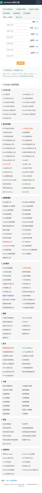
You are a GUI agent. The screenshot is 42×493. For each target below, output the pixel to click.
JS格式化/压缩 (7, 132)
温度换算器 (25, 402)
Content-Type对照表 (28, 454)
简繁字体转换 (26, 272)
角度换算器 (6, 409)
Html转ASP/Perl (8, 172)
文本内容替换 (7, 280)
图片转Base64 (7, 242)
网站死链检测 (26, 364)
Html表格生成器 (8, 176)
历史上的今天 (7, 444)
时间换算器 (6, 406)
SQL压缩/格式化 (27, 136)
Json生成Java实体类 (28, 102)
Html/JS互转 (6, 164)
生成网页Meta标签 (28, 356)
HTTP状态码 (7, 462)
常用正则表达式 (7, 188)
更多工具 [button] (18, 17)
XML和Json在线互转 (9, 110)
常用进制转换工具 (8, 307)
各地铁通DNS (7, 333)
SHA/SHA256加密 (27, 222)
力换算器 (25, 413)
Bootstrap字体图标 (8, 470)
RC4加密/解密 (7, 218)
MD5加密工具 (7, 202)
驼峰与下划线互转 (8, 295)
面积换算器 (6, 13)
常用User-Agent (8, 454)
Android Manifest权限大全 (30, 470)
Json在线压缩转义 (27, 98)
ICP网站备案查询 (27, 368)
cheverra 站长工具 (19, 484)
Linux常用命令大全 (8, 474)
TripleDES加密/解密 (9, 222)
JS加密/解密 (26, 132)
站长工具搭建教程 (11, 480)
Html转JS (25, 160)
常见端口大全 (26, 466)
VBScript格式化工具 (9, 160)
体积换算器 (26, 13)
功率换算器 (25, 398)
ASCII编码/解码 (27, 246)
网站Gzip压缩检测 (8, 364)
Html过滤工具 (26, 184)
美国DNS (5, 337)
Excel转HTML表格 (28, 172)
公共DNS (25, 322)
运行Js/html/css (7, 192)
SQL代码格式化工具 (9, 148)
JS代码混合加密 (8, 136)
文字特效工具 (7, 291)
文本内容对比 (26, 280)
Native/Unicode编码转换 (29, 250)
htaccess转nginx (27, 348)
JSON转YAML (7, 118)
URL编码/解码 (7, 250)
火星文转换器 (26, 276)
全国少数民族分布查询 (29, 436)
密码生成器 (6, 230)
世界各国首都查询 (27, 428)
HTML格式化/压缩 (8, 128)
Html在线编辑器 (8, 268)
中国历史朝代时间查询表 (10, 440)
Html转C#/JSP (7, 168)
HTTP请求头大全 (27, 458)
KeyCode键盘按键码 (9, 253)
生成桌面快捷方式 (8, 352)
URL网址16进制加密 (28, 202)
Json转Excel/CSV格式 (9, 114)
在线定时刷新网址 (8, 360)
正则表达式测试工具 (28, 180)
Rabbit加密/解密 (27, 218)
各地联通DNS (7, 330)
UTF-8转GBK (26, 242)
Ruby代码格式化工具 (9, 152)
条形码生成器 (7, 238)
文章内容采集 (7, 272)
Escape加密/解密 (8, 210)
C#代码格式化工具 (8, 144)
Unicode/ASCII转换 (9, 246)
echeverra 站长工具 (12, 2)
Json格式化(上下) (27, 94)
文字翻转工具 (7, 288)
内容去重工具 (26, 288)
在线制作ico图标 (8, 356)
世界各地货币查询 (8, 432)
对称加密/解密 (26, 210)
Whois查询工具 (8, 368)
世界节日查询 (7, 436)
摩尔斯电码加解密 (27, 226)
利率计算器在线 (8, 9)
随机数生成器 (7, 303)
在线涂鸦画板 (7, 424)
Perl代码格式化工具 (28, 156)
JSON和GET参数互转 (29, 114)
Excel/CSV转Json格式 (29, 110)
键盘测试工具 (7, 257)
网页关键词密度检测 (28, 371)
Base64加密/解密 (27, 206)
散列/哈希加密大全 (8, 226)
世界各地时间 (7, 428)
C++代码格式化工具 (9, 156)
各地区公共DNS (8, 326)
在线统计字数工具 (8, 284)
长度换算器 (6, 402)
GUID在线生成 (7, 234)
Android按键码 (26, 253)
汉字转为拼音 (7, 276)
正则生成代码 (7, 184)
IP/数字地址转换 (27, 238)
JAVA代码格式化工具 (28, 144)
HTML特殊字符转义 (9, 466)
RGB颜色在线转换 (28, 307)
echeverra (21, 486)
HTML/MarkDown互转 (9, 180)
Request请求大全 (8, 458)
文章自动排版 (26, 268)
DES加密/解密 (26, 214)
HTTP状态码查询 (8, 375)
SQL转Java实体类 (27, 106)
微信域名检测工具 (8, 348)
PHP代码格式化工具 (9, 140)
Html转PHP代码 (27, 168)
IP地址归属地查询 (8, 318)
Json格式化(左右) (8, 98)
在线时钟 (25, 424)
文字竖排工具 (26, 284)
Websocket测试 (27, 318)
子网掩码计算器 (20, 9)
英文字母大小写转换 (9, 299)
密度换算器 (6, 413)
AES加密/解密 (7, 214)
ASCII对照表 (26, 462)
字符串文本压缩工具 (28, 291)
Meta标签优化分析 (8, 371)
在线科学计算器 (33, 9)
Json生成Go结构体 (8, 106)
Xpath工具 (25, 192)
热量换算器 (16, 13)
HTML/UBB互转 (27, 176)
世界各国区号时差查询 (29, 432)
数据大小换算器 (8, 17)
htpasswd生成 (26, 234)
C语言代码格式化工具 (29, 152)
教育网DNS (25, 333)
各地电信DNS (26, 326)
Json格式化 (6, 94)
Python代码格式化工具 (29, 148)
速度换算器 (25, 406)
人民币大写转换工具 (28, 299)
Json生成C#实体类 (8, 102)
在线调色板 (25, 360)
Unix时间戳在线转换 (28, 303)
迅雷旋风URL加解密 (9, 206)
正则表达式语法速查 (28, 188)
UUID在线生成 (26, 230)
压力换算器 (6, 398)
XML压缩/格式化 (27, 140)
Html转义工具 (26, 164)
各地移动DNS (26, 330)
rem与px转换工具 (27, 352)
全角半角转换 (26, 295)
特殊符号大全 (26, 440)
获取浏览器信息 (7, 322)
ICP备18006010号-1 (32, 484)
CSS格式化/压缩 (27, 128)
